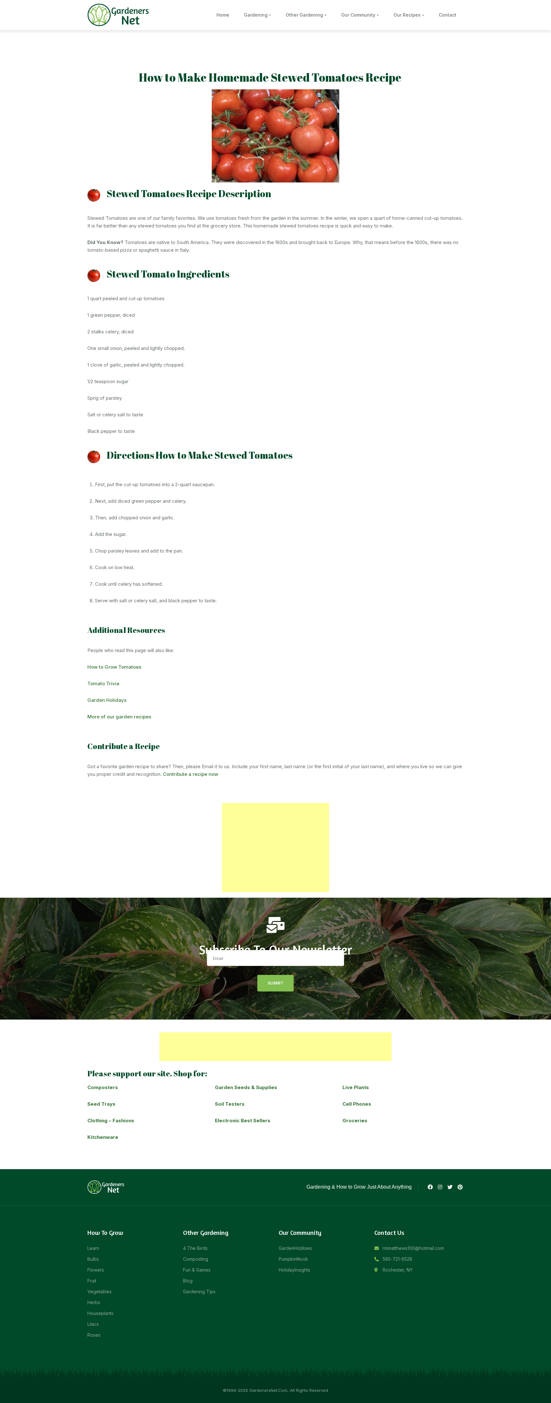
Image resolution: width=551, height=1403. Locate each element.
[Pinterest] (460, 1187)
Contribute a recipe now (190, 774)
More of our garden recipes (119, 717)
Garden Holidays (107, 700)
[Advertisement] (275, 847)
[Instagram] (440, 1187)
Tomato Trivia (104, 683)
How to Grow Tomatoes (115, 667)
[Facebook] (429, 1187)
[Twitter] (449, 1187)
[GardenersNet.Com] (119, 14)
